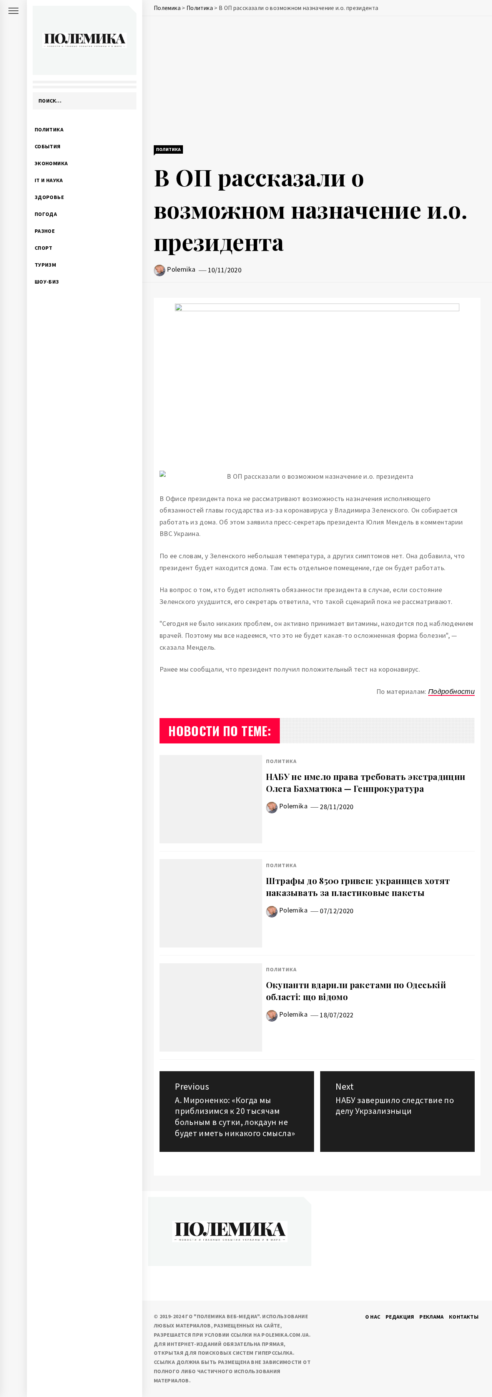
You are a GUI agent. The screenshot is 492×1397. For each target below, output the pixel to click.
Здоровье (49, 197)
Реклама (431, 1316)
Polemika (181, 269)
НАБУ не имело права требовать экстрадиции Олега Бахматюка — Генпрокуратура (365, 782)
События (48, 146)
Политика (49, 129)
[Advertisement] (317, 81)
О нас (373, 1316)
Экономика (51, 163)
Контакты (464, 1316)
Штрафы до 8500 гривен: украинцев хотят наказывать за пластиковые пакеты (358, 886)
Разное (45, 230)
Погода (46, 214)
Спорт (44, 247)
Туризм (45, 264)
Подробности (451, 691)
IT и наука (49, 180)
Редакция (400, 1316)
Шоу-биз (47, 281)
